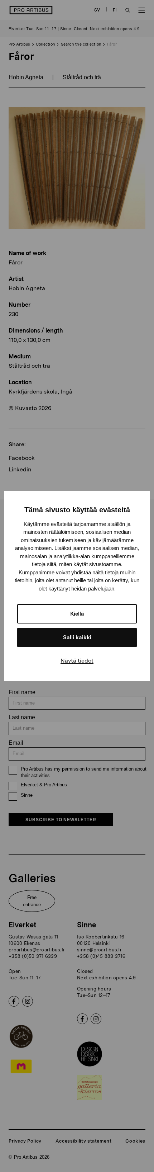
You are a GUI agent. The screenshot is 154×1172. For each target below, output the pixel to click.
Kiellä (77, 614)
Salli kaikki (77, 637)
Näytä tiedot (77, 660)
